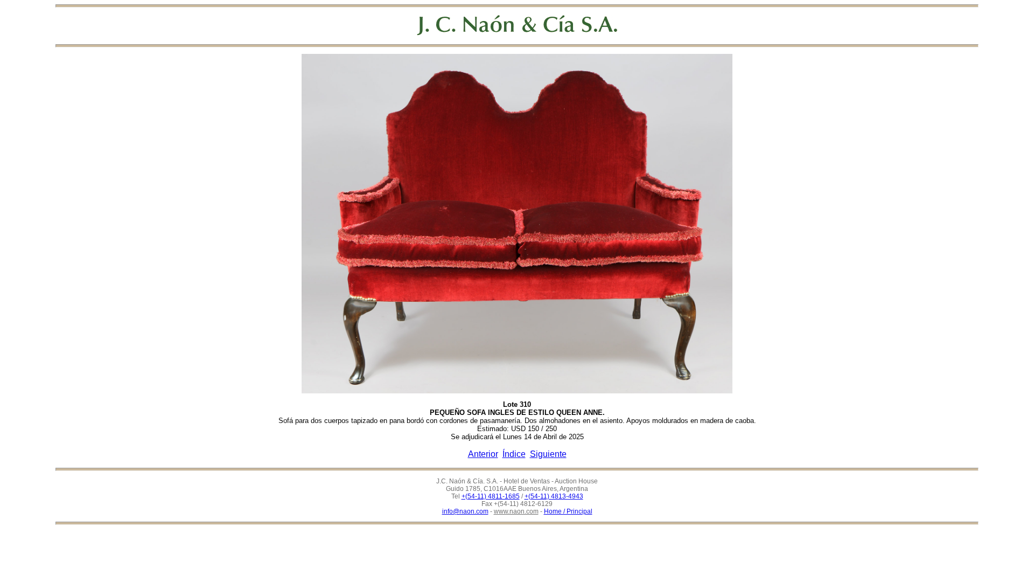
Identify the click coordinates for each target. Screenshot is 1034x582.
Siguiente (548, 454)
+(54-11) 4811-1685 (491, 496)
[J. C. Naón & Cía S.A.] (517, 25)
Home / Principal (568, 511)
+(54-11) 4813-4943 (554, 496)
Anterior (483, 454)
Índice (514, 454)
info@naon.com (465, 511)
